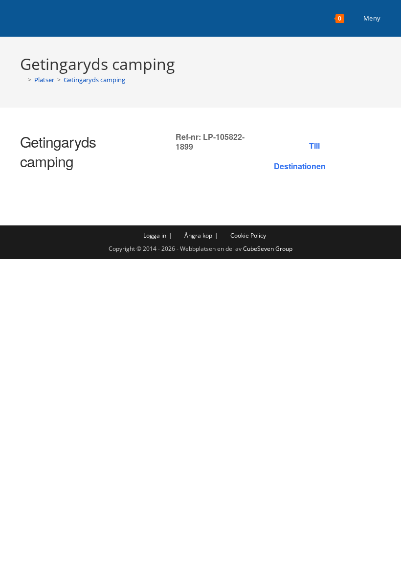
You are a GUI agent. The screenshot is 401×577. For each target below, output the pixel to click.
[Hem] (22, 79)
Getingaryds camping (94, 79)
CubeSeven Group (267, 248)
